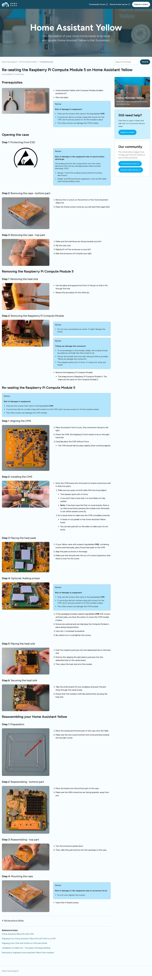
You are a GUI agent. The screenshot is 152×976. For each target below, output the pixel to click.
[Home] (9, 4)
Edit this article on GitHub (14, 920)
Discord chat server (119, 4)
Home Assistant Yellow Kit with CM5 (18, 934)
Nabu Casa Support (9, 62)
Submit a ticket (141, 4)
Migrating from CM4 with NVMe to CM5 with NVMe (24, 943)
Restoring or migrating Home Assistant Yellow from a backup (28, 952)
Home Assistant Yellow (28, 62)
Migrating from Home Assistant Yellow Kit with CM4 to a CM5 (28, 938)
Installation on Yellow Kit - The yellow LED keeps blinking (26, 948)
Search (145, 62)
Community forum (97, 4)
